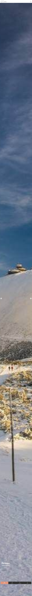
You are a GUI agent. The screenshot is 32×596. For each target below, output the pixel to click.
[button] (1, 298)
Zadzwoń (19, 583)
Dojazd (12, 583)
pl (30, 1)
